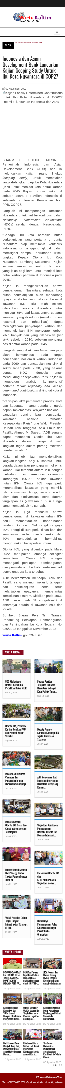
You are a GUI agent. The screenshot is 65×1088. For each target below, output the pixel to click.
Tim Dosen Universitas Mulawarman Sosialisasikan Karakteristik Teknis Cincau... (52, 1050)
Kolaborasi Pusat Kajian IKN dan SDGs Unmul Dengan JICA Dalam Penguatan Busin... (12, 1013)
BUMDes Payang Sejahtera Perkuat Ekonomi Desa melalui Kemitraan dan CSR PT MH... (31, 978)
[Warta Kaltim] (32, 17)
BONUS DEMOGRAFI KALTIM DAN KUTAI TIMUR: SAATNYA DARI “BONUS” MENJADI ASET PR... (12, 978)
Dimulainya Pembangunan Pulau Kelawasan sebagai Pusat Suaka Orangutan (47, 928)
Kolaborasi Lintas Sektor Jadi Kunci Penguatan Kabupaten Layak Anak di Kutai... (31, 1049)
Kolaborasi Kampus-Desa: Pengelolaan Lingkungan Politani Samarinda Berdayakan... (52, 1013)
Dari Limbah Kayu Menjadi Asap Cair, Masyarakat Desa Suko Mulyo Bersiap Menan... (12, 1049)
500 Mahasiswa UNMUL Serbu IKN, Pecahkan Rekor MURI (16, 685)
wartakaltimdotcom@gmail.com (47, 1082)
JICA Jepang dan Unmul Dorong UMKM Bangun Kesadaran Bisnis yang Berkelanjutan (52, 978)
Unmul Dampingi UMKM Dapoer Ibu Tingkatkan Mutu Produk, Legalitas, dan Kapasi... (31, 1013)
